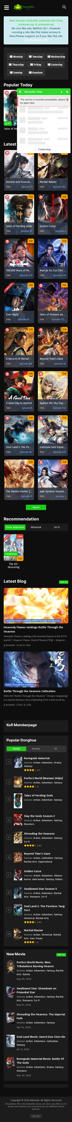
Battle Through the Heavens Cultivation (29, 691)
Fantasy (28, 766)
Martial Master (33, 930)
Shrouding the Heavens (39, 833)
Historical (36, 527)
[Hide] (67, 91)
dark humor (38, 879)
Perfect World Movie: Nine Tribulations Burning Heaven (35, 964)
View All (64, 582)
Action (36, 762)
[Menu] (20, 91)
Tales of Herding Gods (38, 795)
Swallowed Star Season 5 (40, 888)
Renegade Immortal (36, 758)
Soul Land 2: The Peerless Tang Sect (44, 908)
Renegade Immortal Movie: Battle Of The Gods (40, 1060)
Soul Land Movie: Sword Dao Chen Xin (41, 1036)
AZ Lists (36, 1116)
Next (35, 507)
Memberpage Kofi (36, 40)
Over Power (36, 938)
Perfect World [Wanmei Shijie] (43, 778)
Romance (35, 896)
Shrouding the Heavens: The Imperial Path (41, 1016)
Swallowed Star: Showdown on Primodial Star (36, 990)
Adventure (47, 762)
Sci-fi (57, 527)
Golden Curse (32, 871)
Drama (57, 762)
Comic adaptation (15, 527)
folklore (59, 879)
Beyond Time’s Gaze (37, 853)
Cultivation (47, 858)
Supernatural (45, 861)
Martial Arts (30, 861)
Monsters (29, 824)
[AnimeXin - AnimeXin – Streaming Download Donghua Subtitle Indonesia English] (23, 8)
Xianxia (26, 974)
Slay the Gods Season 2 (39, 816)
